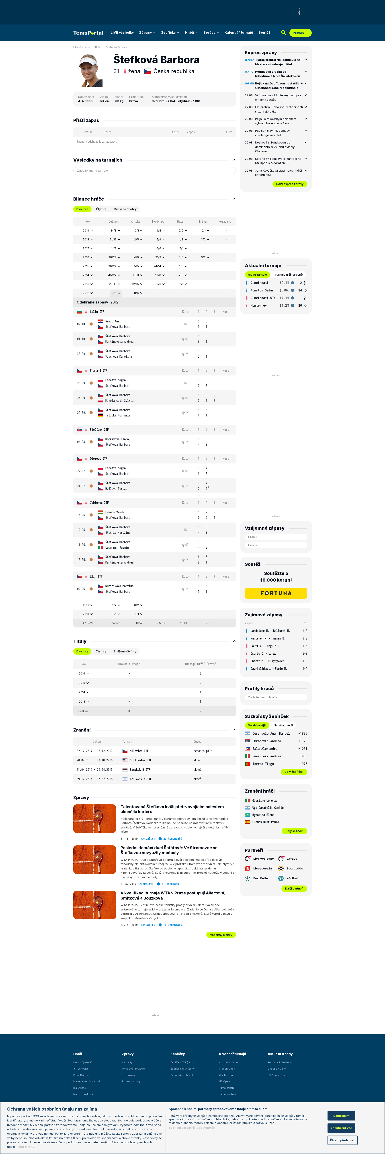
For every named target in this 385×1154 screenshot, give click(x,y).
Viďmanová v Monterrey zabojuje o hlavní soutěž (278, 97)
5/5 (181, 257)
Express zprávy (131, 1081)
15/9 (158, 239)
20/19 (113, 284)
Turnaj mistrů (227, 1087)
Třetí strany (25, 1146)
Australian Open (229, 1062)
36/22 (112, 257)
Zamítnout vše (341, 1127)
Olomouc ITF (98, 458)
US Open (224, 1081)
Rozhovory (128, 1075)
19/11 (136, 275)
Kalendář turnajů (239, 32)
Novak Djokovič (82, 1062)
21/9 (158, 257)
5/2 (181, 230)
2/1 (181, 284)
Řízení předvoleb (342, 1140)
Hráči (189, 32)
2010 (86, 614)
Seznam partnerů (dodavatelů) (192, 1127)
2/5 (136, 239)
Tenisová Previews (133, 1068)
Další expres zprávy (289, 184)
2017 (86, 248)
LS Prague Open (277, 1075)
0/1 (137, 230)
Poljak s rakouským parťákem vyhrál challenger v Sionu (275, 121)
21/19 (113, 239)
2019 (86, 230)
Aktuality (148, 838)
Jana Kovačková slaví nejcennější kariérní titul (278, 173)
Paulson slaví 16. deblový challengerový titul (272, 133)
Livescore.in (262, 868)
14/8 (114, 230)
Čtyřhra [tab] (101, 209)
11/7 (114, 248)
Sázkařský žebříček (182, 1075)
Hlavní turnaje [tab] (257, 274)
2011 (86, 605)
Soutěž (264, 32)
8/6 (114, 293)
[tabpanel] (154, 422)
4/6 (136, 257)
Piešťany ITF (99, 429)
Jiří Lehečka (80, 1068)
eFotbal (292, 878)
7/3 (181, 275)
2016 (86, 257)
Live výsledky (263, 858)
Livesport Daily (277, 1068)
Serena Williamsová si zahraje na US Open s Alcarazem (278, 161)
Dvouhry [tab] (82, 651)
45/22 (112, 275)
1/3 (181, 239)
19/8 (158, 275)
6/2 (203, 257)
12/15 (135, 284)
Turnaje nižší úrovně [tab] (289, 274)
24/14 (157, 266)
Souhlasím (341, 1115)
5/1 (181, 248)
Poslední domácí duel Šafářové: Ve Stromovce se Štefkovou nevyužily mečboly (169, 850)
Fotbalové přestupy (280, 1062)
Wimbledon (226, 1075)
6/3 (158, 284)
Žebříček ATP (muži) (182, 1062)
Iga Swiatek (80, 1087)
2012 (86, 293)
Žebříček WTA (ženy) (182, 1068)
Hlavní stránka (81, 47)
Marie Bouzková (83, 1094)
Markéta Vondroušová (86, 1081)
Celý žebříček (294, 771)
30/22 (112, 266)
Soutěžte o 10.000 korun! (276, 577)
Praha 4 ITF (98, 370)
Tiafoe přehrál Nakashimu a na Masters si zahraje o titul (278, 62)
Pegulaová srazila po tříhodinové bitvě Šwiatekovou (277, 74)
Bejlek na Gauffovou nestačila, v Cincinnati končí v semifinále (279, 86)
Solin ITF (97, 312)
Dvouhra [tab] (82, 209)
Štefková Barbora (116, 47)
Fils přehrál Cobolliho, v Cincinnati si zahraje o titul (279, 109)
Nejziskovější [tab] (257, 725)
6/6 (158, 248)
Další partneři (294, 888)
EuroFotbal (261, 878)
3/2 (203, 239)
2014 (86, 275)
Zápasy (145, 32)
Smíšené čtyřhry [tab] (125, 209)
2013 (86, 284)
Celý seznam (294, 831)
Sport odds (295, 868)
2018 (86, 239)
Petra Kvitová (81, 1075)
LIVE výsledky (122, 32)
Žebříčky (168, 32)
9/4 (158, 230)
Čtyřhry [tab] (101, 651)
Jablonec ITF (99, 502)
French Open (227, 1068)
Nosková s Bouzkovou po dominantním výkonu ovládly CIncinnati (275, 147)
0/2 (114, 605)
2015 (86, 266)
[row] (154, 230)
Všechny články (221, 935)
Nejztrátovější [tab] (283, 725)
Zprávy (209, 32)
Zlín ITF (96, 576)
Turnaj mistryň (227, 1094)
